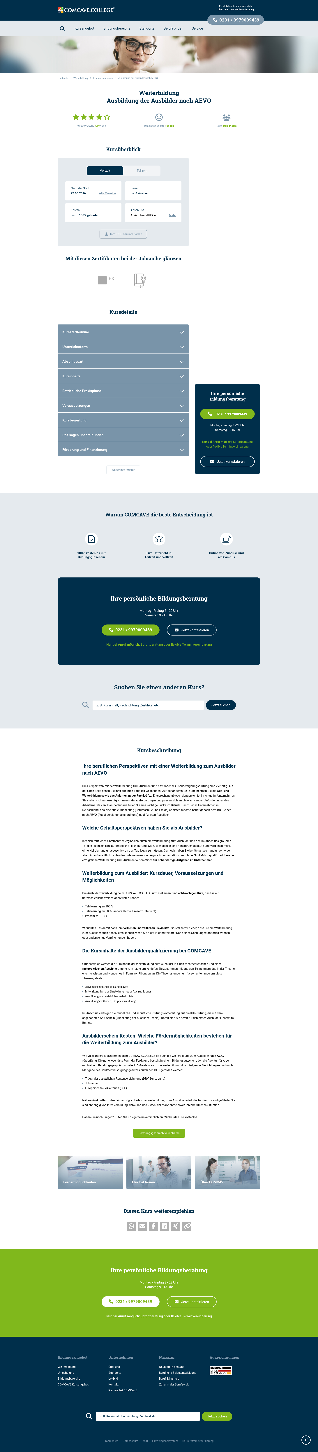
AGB (145, 1441)
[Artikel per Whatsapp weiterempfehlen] (131, 1226)
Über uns (114, 1367)
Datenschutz (130, 1441)
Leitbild (113, 1378)
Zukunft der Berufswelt (174, 1384)
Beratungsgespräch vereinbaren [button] (159, 1133)
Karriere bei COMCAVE (122, 1390)
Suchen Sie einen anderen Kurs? (159, 687)
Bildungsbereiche (69, 1378)
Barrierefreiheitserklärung (197, 1441)
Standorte (114, 1372)
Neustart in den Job (171, 1367)
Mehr (172, 215)
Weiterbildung (67, 1367)
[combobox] (148, 705)
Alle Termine (107, 193)
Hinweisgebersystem (165, 1441)
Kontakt (113, 1384)
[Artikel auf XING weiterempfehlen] (175, 1226)
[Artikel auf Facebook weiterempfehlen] (153, 1226)
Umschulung (66, 1372)
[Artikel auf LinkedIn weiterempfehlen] (164, 1226)
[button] (235, 20)
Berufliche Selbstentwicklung (177, 1372)
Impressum (111, 1441)
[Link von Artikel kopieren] (186, 1226)
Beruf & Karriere (169, 1378)
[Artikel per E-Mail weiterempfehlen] (142, 1226)
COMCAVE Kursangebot (73, 1384)
